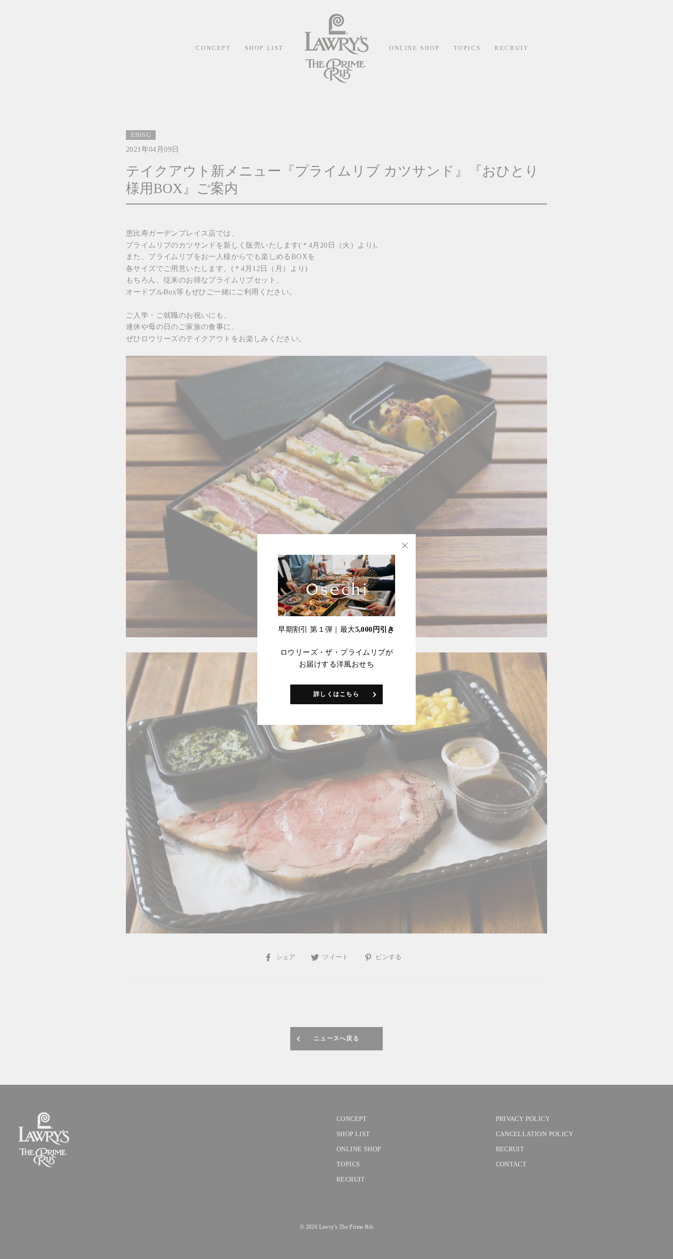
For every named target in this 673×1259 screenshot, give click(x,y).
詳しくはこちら (336, 693)
